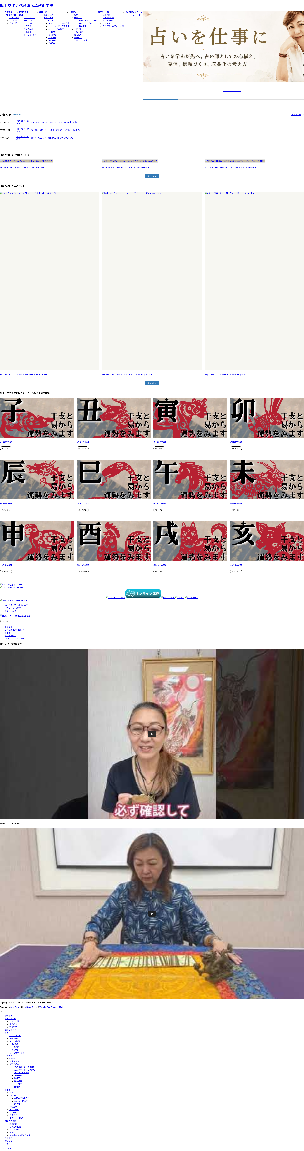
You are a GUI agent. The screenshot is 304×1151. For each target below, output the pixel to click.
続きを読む (6, 448)
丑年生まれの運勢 (83, 442)
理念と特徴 (14, 17)
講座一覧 (8, 1055)
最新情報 (8, 627)
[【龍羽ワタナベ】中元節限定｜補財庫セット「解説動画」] (152, 734)
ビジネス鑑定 (108, 20)
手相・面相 (79, 32)
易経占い (78, 17)
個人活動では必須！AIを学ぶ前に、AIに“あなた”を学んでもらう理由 (230, 167)
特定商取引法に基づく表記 (16, 605)
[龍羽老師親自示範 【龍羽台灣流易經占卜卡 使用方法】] (152, 913)
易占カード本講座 (56, 29)
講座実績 (13, 23)
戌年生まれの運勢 (159, 565)
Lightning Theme (30, 1007)
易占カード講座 (85, 23)
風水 (76, 15)
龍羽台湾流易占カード (88, 20)
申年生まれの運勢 (6, 565)
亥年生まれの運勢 (236, 565)
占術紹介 (8, 633)
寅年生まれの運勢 (159, 442)
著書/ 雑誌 (28, 20)
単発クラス (48, 17)
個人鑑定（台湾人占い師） (114, 26)
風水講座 (52, 37)
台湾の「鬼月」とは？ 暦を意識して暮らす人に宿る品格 (52, 138)
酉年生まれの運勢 (83, 565)
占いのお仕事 (10, 635)
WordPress (14, 1007)
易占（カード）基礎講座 (58, 26)
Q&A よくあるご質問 (14, 638)
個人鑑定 (106, 23)
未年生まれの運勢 (236, 503)
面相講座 (52, 43)
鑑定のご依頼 (10, 1121)
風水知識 (8, 1138)
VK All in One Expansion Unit (51, 1007)
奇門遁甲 (78, 35)
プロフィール (29, 17)
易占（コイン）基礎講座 (58, 23)
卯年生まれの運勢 (236, 442)
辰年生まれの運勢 (6, 503)
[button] (152, 176)
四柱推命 (78, 29)
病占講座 (52, 32)
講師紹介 (13, 20)
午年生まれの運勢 (159, 503)
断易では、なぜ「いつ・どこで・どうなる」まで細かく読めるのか (56, 130)
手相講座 (52, 40)
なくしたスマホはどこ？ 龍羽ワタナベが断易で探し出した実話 (54, 122)
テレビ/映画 (29, 23)
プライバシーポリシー (14, 608)
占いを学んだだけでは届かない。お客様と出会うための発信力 (125, 167)
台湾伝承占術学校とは (14, 630)
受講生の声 (48, 20)
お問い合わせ (10, 611)
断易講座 (52, 35)
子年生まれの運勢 (6, 442)
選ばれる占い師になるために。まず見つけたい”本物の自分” (22, 167)
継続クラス (48, 15)
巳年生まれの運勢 (83, 503)
